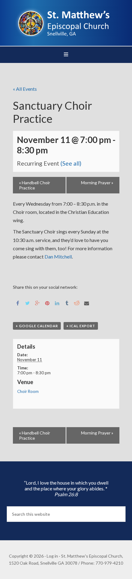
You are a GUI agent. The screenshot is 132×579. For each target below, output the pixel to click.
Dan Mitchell (58, 256)
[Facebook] (18, 303)
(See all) (70, 163)
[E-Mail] (86, 303)
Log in (52, 556)
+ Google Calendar (37, 326)
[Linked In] (57, 303)
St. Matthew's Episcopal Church (66, 21)
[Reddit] (77, 303)
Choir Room (28, 391)
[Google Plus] (37, 303)
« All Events (25, 89)
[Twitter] (28, 303)
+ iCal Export (80, 326)
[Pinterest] (47, 303)
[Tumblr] (67, 303)
